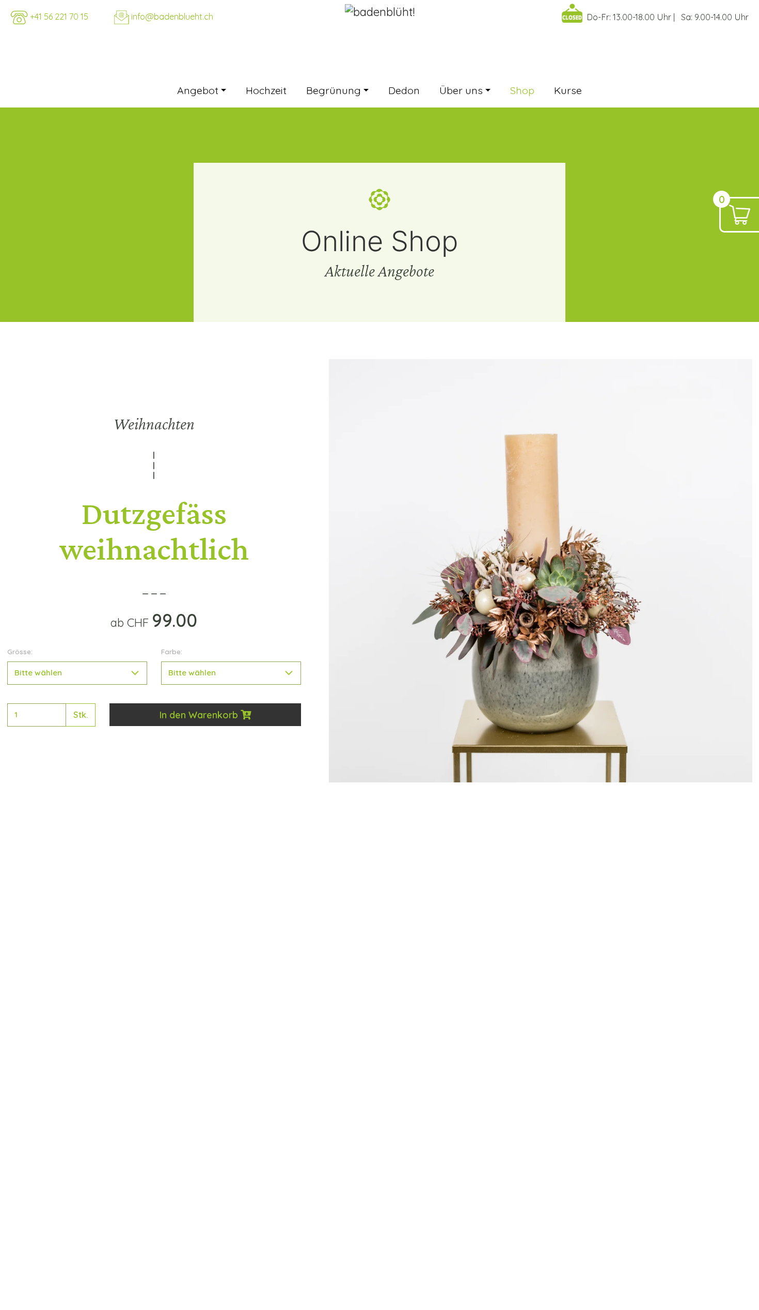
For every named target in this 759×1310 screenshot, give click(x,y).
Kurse (568, 90)
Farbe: (171, 651)
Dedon (404, 90)
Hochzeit (266, 90)
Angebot (197, 90)
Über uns (461, 90)
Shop (522, 90)
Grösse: (20, 651)
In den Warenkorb (200, 715)
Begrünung (333, 90)
